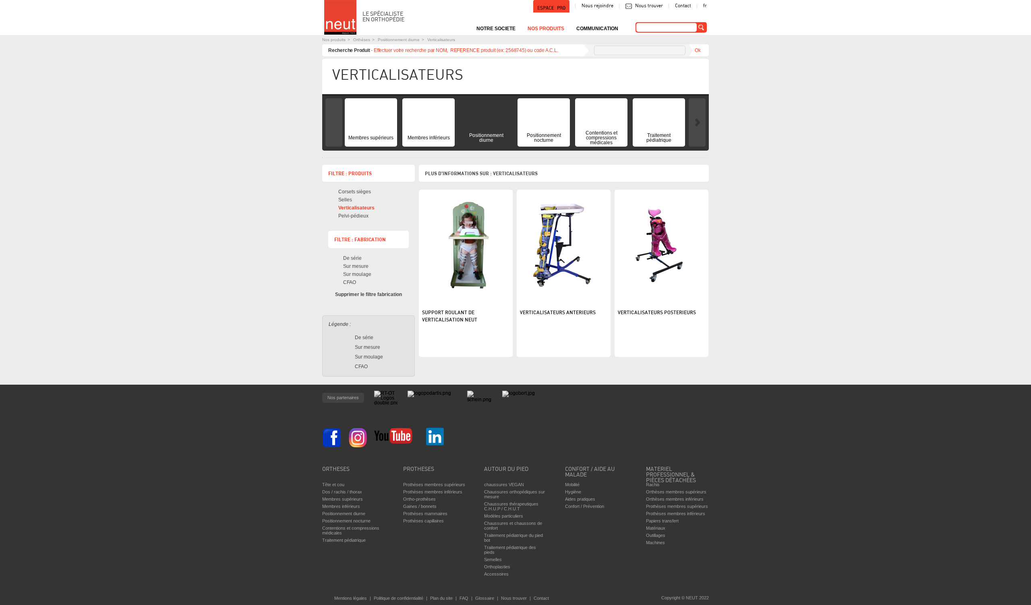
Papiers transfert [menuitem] (662, 520)
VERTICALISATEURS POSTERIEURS (657, 313)
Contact (683, 6)
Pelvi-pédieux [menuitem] (353, 216)
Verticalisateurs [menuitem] (356, 208)
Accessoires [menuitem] (496, 574)
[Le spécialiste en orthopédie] (340, 17)
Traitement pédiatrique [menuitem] (658, 138)
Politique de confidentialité (398, 598)
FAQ (464, 598)
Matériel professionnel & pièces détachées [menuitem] (671, 473)
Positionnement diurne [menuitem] (486, 138)
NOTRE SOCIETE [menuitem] (496, 28)
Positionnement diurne (399, 39)
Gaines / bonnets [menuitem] (420, 506)
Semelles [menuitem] (493, 559)
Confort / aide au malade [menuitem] (590, 472)
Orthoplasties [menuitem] (497, 566)
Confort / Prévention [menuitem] (584, 506)
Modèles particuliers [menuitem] (503, 516)
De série (352, 258)
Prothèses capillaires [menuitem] (423, 520)
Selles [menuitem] (345, 200)
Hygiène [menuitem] (573, 491)
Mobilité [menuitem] (572, 484)
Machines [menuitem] (655, 542)
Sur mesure (356, 266)
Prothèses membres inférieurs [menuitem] (432, 491)
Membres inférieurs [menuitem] (429, 138)
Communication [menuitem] (597, 28)
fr (705, 6)
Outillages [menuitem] (655, 535)
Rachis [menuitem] (653, 484)
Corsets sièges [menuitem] (354, 192)
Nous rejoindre (597, 6)
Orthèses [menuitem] (336, 469)
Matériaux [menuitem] (655, 528)
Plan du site (441, 598)
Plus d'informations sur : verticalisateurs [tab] (481, 173)
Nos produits (334, 39)
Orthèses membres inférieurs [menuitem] (675, 499)
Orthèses (361, 39)
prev (333, 122)
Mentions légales (350, 598)
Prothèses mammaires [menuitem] (425, 513)
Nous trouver (649, 6)
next (697, 122)
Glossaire (484, 598)
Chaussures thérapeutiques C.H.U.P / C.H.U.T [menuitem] (511, 506)
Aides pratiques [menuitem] (580, 499)
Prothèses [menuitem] (418, 469)
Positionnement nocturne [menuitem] (544, 138)
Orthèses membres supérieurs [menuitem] (676, 491)
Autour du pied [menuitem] (506, 469)
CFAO (349, 282)
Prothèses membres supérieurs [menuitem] (434, 484)
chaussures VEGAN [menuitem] (504, 484)
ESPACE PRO (551, 8)
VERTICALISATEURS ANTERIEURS (558, 313)
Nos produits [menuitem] (546, 28)
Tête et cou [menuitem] (333, 484)
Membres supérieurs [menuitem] (370, 138)
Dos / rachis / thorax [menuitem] (342, 491)
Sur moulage (357, 274)
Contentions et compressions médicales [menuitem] (601, 137)
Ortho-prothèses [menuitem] (419, 499)
